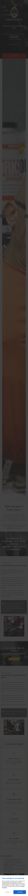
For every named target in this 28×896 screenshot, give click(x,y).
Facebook (4, 887)
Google (22, 886)
